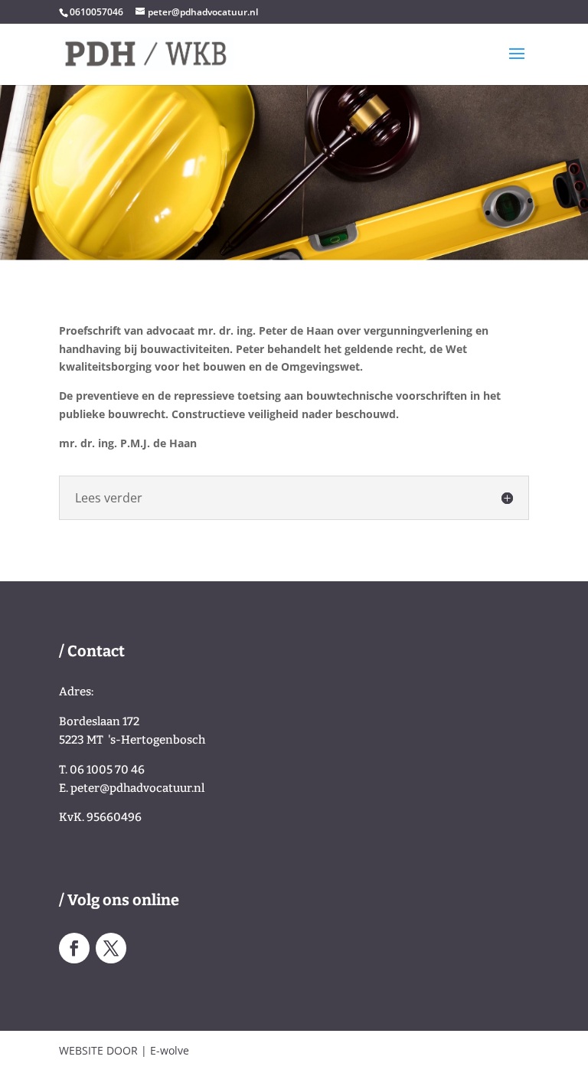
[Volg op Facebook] (74, 948)
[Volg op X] (111, 948)
